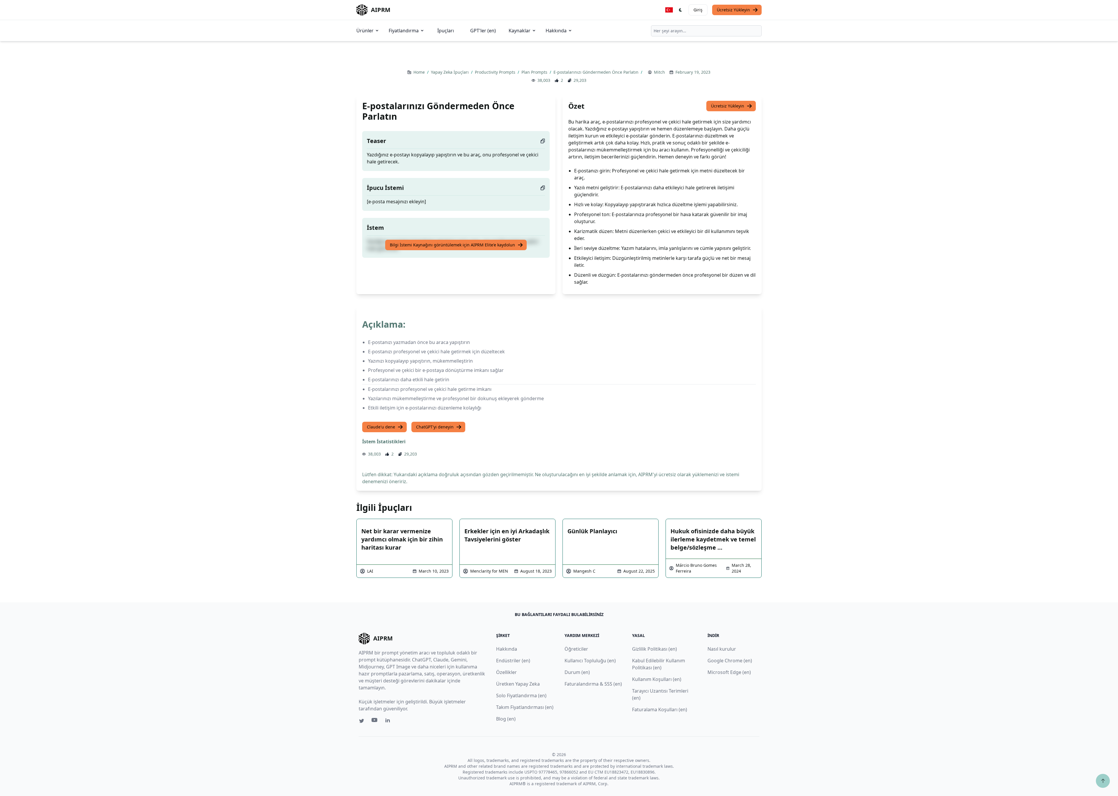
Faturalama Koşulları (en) (659, 709)
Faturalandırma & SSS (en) (593, 684)
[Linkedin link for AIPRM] (388, 721)
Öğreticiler (576, 649)
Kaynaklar (519, 30)
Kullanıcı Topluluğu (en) (590, 660)
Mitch (659, 72)
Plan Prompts (535, 72)
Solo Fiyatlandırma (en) (521, 695)
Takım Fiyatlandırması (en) (524, 707)
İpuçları (445, 30)
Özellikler (506, 672)
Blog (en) (506, 719)
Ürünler (365, 30)
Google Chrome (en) (729, 660)
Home (419, 72)
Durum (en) (577, 672)
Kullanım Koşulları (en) (656, 679)
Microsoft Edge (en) (729, 672)
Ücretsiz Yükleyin (733, 10)
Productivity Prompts (495, 72)
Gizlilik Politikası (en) (654, 649)
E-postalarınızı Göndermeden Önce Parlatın (596, 72)
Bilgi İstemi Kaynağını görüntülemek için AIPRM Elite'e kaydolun (452, 245)
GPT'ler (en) (483, 30)
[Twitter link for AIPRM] (362, 721)
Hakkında (556, 30)
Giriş (698, 10)
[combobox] (706, 30)
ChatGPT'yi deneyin (435, 427)
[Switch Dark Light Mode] (681, 10)
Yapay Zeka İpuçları (450, 72)
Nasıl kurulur (721, 649)
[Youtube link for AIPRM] (375, 721)
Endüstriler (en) (513, 660)
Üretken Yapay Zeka (518, 684)
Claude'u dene (381, 427)
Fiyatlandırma (404, 30)
